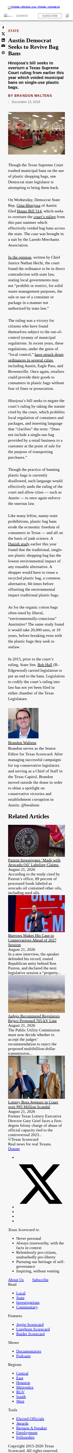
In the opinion (19, 257)
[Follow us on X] (40, 1207)
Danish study (19, 544)
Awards (22, 1423)
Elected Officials (30, 1418)
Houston (23, 1382)
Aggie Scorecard (30, 1324)
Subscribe (50, 15)
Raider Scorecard (30, 1333)
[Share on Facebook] (3, 28)
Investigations (28, 1302)
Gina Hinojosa (28, 205)
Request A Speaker (31, 1428)
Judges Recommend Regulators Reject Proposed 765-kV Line (34, 1018)
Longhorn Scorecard (33, 1329)
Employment (27, 1432)
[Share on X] (3, 34)
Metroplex (24, 1387)
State (13, 31)
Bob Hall (45, 664)
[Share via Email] (3, 46)
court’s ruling (44, 216)
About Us (16, 1279)
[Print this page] (3, 53)
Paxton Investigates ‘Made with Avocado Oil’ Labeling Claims (34, 862)
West (20, 1401)
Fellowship (25, 1437)
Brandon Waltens (33, 95)
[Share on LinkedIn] (3, 40)
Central (22, 1373)
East (19, 1378)
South (21, 1396)
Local (21, 1293)
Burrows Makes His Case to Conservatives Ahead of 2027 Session (32, 940)
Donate (22, 15)
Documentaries (28, 1351)
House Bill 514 (29, 211)
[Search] (68, 16)
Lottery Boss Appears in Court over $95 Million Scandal (33, 1104)
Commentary (27, 1307)
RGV (20, 1392)
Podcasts (23, 1356)
